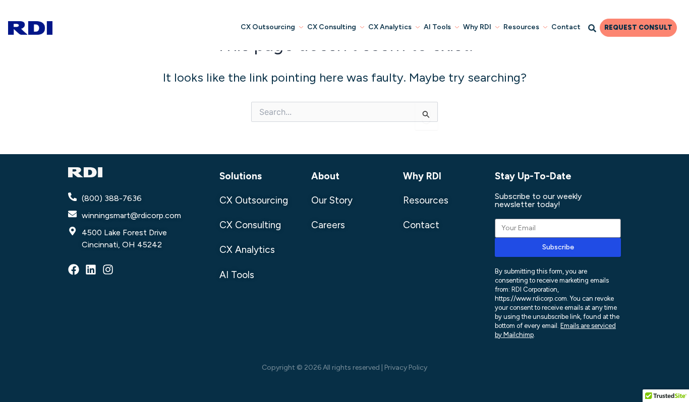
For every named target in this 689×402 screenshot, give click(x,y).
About (325, 176)
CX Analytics (390, 27)
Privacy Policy (405, 367)
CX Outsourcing (268, 27)
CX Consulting (331, 27)
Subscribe (558, 247)
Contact (566, 27)
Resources (521, 27)
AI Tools (437, 27)
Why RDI (477, 27)
